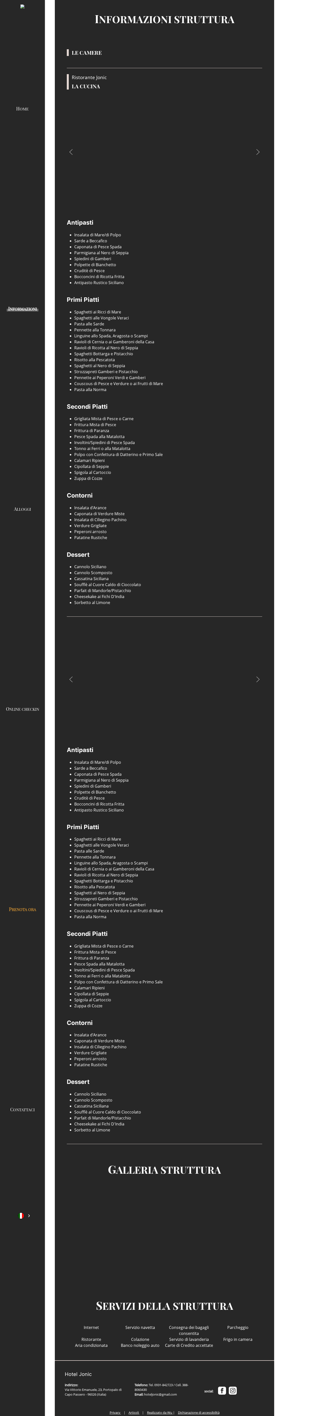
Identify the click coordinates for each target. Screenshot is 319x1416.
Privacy (115, 1412)
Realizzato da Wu (160, 1412)
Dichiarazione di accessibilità (199, 1412)
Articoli (134, 1412)
